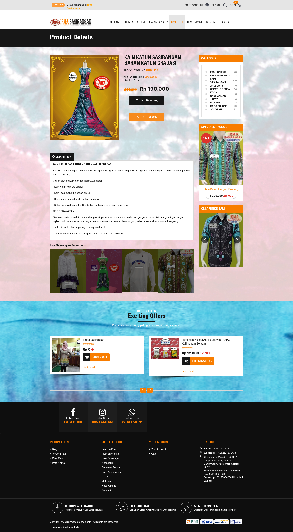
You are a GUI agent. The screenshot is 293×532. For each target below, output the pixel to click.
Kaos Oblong (219, 106)
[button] (204, 237)
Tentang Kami (135, 22)
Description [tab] (63, 156)
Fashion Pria (218, 72)
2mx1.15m (151, 76)
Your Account (158, 449)
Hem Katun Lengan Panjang (221, 189)
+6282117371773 (226, 452)
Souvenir (216, 109)
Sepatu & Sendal (220, 89)
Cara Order (158, 22)
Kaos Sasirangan (218, 94)
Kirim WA (148, 117)
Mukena (215, 102)
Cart (153, 453)
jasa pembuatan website (66, 527)
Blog (225, 22)
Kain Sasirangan (218, 80)
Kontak (211, 22)
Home (117, 22)
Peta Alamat (58, 462)
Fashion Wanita (220, 75)
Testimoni (194, 22)
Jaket (214, 99)
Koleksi (177, 22)
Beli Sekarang (148, 100)
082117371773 (221, 448)
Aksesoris (217, 85)
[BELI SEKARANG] (99, 364)
